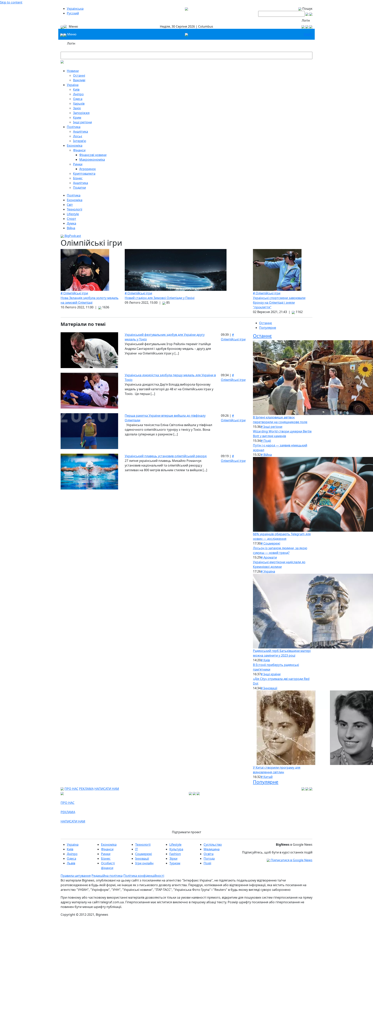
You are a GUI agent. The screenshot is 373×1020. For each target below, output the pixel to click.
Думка (71, 223)
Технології (74, 209)
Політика (73, 127)
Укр (306, 34)
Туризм (174, 863)
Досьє (77, 136)
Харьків (79, 103)
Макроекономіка (92, 159)
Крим (77, 117)
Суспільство (213, 844)
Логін (306, 20)
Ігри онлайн (144, 863)
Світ (70, 205)
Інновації (142, 858)
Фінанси (79, 150)
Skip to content (11, 2)
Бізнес (78, 178)
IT (136, 849)
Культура (176, 849)
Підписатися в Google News (291, 860)
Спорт (71, 219)
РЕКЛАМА (86, 789)
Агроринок (87, 169)
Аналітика (80, 131)
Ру (311, 34)
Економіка (74, 145)
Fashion (175, 854)
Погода (209, 858)
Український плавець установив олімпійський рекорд (166, 456)
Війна (71, 228)
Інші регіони (82, 122)
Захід (77, 108)
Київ (76, 89)
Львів (71, 863)
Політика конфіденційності (143, 876)
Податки (79, 187)
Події (207, 863)
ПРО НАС (71, 789)
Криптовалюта (84, 173)
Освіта (209, 854)
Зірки (173, 858)
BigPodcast (72, 236)
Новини (73, 71)
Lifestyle (73, 214)
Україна (72, 85)
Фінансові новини (92, 155)
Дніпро (78, 94)
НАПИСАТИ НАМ (106, 789)
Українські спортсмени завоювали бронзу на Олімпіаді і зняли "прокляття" (279, 302)
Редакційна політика (107, 876)
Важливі (79, 80)
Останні (79, 75)
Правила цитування (76, 876)
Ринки (77, 164)
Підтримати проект (186, 832)
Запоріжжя (81, 113)
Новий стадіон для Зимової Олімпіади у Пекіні (159, 298)
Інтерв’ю (79, 141)
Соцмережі (143, 854)
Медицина (212, 849)
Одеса (77, 99)
